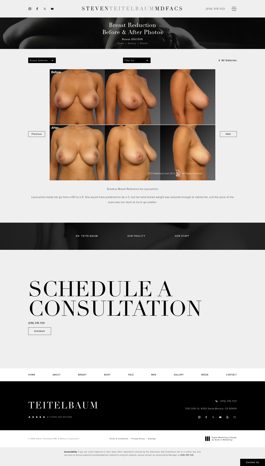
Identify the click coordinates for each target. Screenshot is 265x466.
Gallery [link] (179, 375)
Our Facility (136, 236)
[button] (234, 9)
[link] (215, 9)
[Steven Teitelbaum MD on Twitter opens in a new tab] (44, 9)
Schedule (39, 331)
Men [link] (153, 375)
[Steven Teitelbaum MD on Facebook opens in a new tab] (37, 9)
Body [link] (107, 375)
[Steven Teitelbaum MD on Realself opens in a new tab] (234, 417)
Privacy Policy (138, 438)
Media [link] (205, 375)
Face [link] (131, 375)
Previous (37, 134)
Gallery (132, 43)
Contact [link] (231, 375)
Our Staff (182, 236)
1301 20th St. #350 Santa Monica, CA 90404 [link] (211, 408)
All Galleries (229, 60)
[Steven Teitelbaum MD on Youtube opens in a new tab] (52, 9)
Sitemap (152, 438)
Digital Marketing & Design (224, 438)
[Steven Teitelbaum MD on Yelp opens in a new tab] (227, 417)
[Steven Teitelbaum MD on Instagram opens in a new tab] (29, 9)
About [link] (57, 375)
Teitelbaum (63, 405)
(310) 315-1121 (187, 455)
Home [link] (31, 375)
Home (120, 43)
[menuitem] (29, 9)
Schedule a (115, 299)
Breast (144, 43)
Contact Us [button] (252, 462)
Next (228, 134)
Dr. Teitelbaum (87, 236)
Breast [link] (82, 375)
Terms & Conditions (118, 438)
